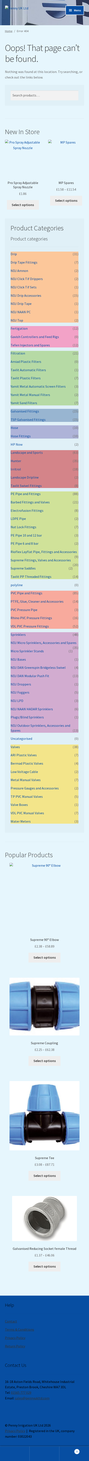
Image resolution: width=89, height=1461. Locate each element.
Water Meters (21, 821)
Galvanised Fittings (25, 411)
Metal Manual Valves (26, 780)
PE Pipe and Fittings (26, 494)
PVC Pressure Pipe (24, 610)
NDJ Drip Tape (21, 303)
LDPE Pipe (18, 518)
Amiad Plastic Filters (26, 361)
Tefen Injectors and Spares (30, 345)
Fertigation (19, 328)
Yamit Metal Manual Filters (30, 395)
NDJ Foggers (20, 692)
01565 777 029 (21, 1392)
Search (44, 1453)
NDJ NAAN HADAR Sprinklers (32, 709)
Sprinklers (18, 634)
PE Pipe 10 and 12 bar (26, 535)
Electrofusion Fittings (27, 510)
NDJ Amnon (19, 270)
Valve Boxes (19, 804)
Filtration (18, 353)
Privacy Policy (15, 1338)
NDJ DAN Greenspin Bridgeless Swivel (38, 667)
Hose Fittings (21, 436)
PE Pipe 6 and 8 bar (24, 543)
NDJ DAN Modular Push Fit (30, 676)
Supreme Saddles (23, 568)
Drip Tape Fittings (24, 262)
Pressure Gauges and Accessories (35, 788)
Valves (15, 747)
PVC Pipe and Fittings (26, 593)
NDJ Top (17, 320)
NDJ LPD (17, 701)
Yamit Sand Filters (24, 403)
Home (9, 31)
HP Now (16, 444)
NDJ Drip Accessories (26, 295)
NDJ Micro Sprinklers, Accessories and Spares (43, 643)
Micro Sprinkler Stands (27, 651)
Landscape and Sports (27, 452)
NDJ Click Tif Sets (24, 287)
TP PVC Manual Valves (27, 796)
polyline (17, 585)
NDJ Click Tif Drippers (27, 279)
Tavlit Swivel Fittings (26, 486)
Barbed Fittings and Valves (30, 502)
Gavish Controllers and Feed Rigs (35, 337)
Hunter (16, 461)
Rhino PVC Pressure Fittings (31, 618)
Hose (14, 428)
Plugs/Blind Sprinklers (27, 717)
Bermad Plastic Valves (27, 763)
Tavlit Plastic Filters (26, 378)
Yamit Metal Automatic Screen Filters (38, 386)
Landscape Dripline (25, 477)
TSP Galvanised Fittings (28, 419)
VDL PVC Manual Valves (27, 813)
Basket (68, 1450)
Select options (23, 205)
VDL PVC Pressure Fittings (30, 626)
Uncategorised (21, 738)
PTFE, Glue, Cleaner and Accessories (37, 601)
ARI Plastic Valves (24, 755)
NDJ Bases (18, 659)
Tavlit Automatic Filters (28, 370)
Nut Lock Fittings (23, 527)
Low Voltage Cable (24, 772)
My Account (15, 1453)
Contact (11, 1321)
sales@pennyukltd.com (32, 1398)
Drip (14, 254)
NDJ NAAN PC (21, 312)
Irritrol (16, 469)
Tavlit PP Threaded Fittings (31, 576)
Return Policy (15, 1346)
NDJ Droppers (21, 684)
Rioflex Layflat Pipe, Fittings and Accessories (44, 552)
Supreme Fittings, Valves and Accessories (41, 560)
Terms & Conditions (19, 1329)
